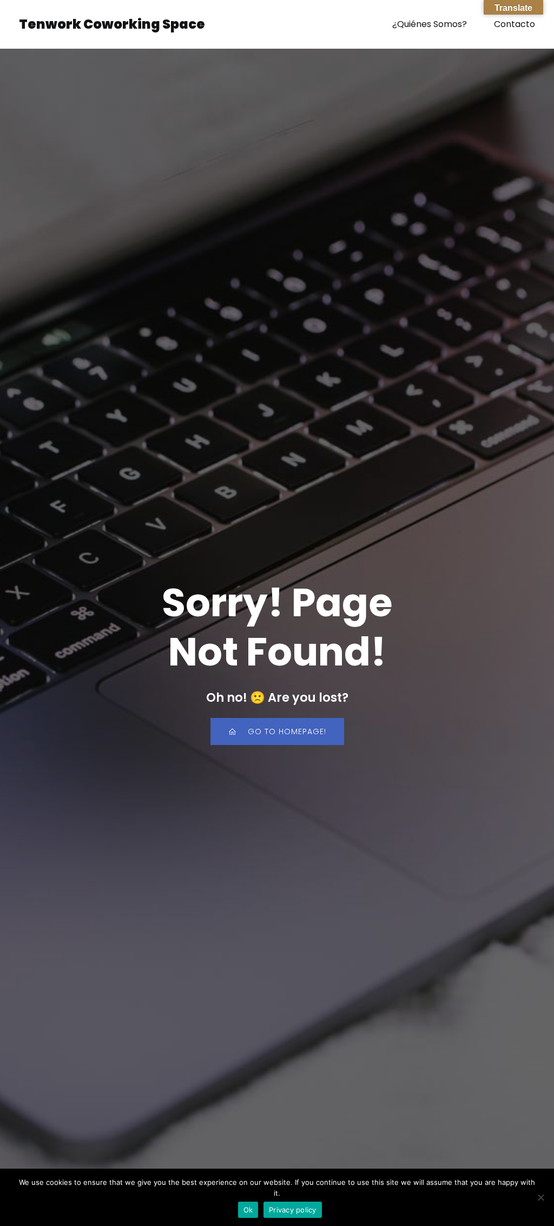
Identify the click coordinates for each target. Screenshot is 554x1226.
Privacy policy (292, 1209)
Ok (248, 1209)
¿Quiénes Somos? (429, 24)
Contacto (514, 24)
